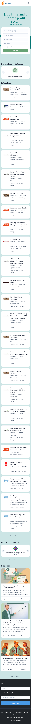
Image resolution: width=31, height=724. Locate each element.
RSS (2, 712)
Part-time (20, 138)
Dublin (12, 123)
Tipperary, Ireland (15, 267)
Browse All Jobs (15, 536)
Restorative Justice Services (17, 241)
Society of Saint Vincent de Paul (18, 483)
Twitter (15, 715)
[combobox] (15, 35)
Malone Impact (14, 284)
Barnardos (13, 138)
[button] (27, 72)
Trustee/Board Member (17, 486)
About (11, 712)
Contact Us (18, 712)
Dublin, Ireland (14, 94)
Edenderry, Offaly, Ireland (17, 159)
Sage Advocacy (14, 107)
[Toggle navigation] (28, 3)
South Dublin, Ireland (16, 140)
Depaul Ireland (14, 92)
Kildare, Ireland (14, 507)
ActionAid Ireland (14, 466)
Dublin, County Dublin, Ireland (18, 246)
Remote (12, 287)
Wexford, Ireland (14, 181)
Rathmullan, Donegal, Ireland (18, 526)
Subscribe (15, 703)
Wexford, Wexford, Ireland (17, 378)
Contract (22, 107)
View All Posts (14, 676)
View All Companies (15, 560)
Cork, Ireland (13, 198)
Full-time (22, 92)
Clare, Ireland (13, 416)
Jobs (6, 712)
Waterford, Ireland (15, 303)
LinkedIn (26, 712)
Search (15, 51)
